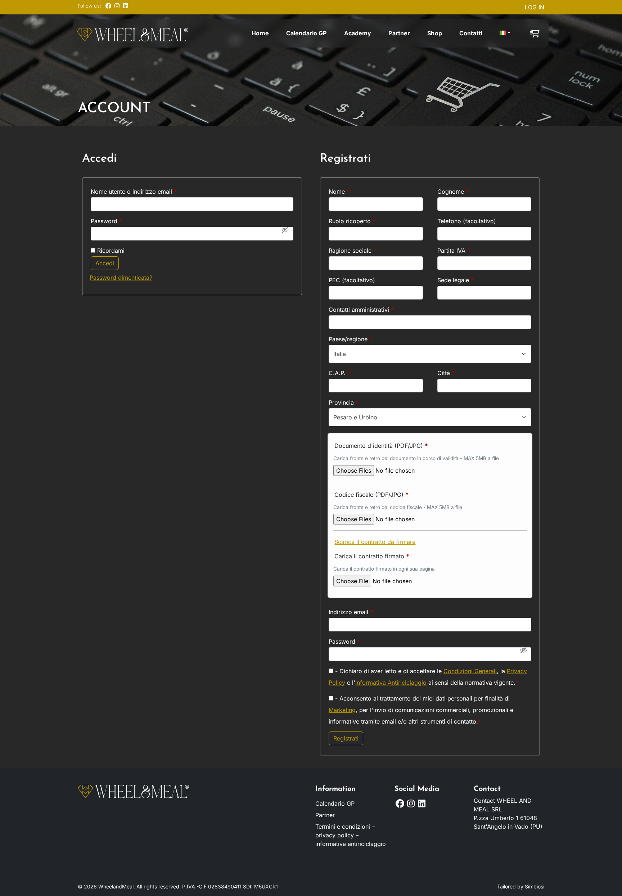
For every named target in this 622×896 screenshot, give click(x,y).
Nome (339, 191)
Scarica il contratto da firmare (374, 541)
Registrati (346, 738)
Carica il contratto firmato (371, 556)
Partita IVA (453, 250)
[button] (505, 32)
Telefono (466, 221)
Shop (434, 33)
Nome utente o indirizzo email (146, 191)
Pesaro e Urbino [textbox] (355, 417)
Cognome (453, 191)
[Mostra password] (285, 230)
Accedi (104, 263)
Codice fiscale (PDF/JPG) (371, 494)
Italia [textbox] (339, 353)
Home (260, 33)
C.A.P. (340, 373)
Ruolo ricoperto (352, 221)
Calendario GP (306, 33)
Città (446, 373)
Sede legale (455, 280)
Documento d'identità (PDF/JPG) (381, 445)
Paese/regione (351, 339)
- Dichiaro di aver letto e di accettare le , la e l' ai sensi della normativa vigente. (428, 676)
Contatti (470, 33)
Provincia (344, 402)
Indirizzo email (363, 612)
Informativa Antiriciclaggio (391, 682)
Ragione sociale (353, 250)
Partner (399, 33)
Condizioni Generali (470, 671)
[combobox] (430, 354)
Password (119, 221)
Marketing (342, 709)
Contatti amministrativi (361, 309)
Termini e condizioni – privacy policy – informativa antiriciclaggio (350, 835)
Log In (534, 7)
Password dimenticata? (121, 277)
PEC (352, 280)
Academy (357, 33)
